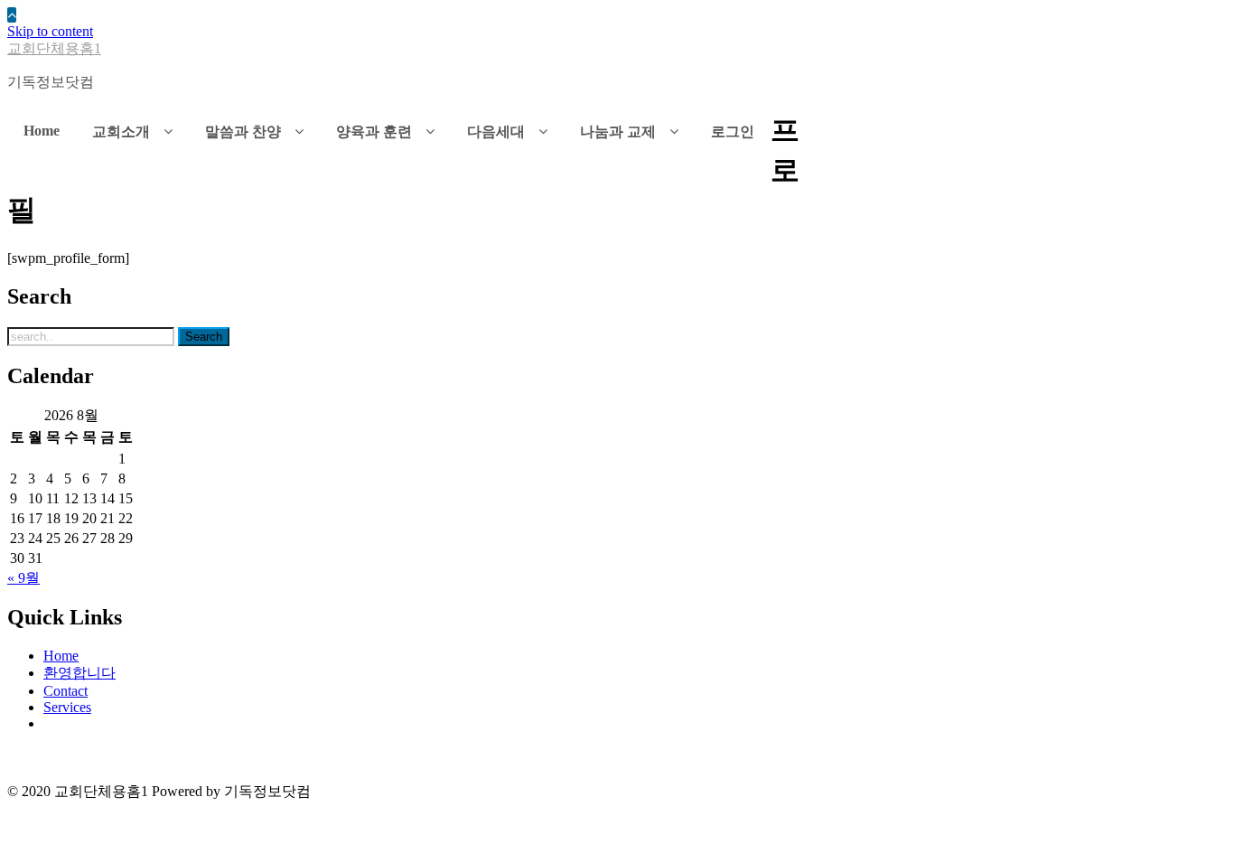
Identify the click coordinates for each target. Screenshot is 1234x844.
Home (61, 655)
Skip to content (50, 31)
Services (67, 707)
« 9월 (23, 578)
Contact (65, 691)
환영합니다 (79, 672)
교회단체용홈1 (54, 48)
